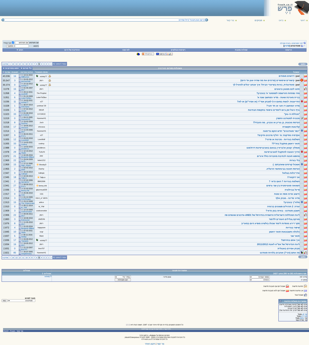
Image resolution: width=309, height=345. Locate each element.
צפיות (7, 72)
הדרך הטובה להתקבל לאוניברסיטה (282, 152)
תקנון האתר (150, 344)
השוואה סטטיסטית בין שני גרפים (283, 185)
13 (16, 64)
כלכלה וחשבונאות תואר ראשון (284, 231)
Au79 (23, 161)
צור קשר (230, 20)
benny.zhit (43, 186)
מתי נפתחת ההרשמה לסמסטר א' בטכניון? (278, 93)
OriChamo (25, 107)
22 (15, 160)
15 (15, 89)
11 (23, 64)
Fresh (12, 331)
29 (15, 152)
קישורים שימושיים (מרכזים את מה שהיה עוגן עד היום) (267, 80)
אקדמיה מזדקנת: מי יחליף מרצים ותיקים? (278, 135)
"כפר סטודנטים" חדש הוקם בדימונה (281, 131)
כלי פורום (27, 68)
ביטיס (23, 136)
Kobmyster (25, 220)
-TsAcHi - (41, 152)
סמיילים (304, 316)
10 (27, 64)
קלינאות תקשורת (291, 127)
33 (15, 114)
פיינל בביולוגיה (292, 189)
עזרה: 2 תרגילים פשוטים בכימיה (283, 206)
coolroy (41, 144)
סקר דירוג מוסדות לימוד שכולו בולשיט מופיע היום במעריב (270, 223)
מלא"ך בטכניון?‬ (291, 202)
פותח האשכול (41, 72)
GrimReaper (26, 199)
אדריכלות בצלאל (291, 173)
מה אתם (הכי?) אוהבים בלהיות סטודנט (280, 252)
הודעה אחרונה (26, 72)
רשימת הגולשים (178, 50)
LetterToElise (41, 97)
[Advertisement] (59, 8)
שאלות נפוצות (241, 50)
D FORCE (41, 114)
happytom (41, 227)
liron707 (41, 248)
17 (15, 127)
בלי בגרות (295, 160)
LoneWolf (41, 139)
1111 (41, 194)
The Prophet (41, 93)
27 (15, 185)
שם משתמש (34, 43)
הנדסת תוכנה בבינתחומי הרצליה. (283, 169)
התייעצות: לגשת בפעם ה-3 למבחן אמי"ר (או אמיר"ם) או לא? (268, 101)
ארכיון (287, 46)
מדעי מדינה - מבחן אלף (288, 198)
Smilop (23, 237)
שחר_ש (41, 206)
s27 (41, 102)
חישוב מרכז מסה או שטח (287, 194)
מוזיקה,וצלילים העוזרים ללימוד (284, 219)
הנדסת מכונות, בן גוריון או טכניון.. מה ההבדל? (276, 122)
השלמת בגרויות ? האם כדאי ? (284, 181)
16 (15, 76)
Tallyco (42, 177)
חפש (21, 50)
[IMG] (302, 318)
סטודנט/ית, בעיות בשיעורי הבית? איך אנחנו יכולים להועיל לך (263, 84)
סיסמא (36, 46)
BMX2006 (41, 181)
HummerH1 (41, 118)
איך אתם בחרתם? (290, 240)
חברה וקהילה (285, 43)
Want (41, 236)
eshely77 (43, 76)
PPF (41, 156)
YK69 (23, 232)
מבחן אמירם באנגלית (289, 248)
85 (15, 252)
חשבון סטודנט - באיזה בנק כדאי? (283, 210)
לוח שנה (126, 50)
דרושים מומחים (286, 76)
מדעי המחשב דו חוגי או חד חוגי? (283, 105)
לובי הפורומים (297, 43)
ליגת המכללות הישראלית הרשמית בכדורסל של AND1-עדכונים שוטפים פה (262, 215)
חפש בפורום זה (12, 68)
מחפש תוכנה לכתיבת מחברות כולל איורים (278, 156)
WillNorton (25, 77)
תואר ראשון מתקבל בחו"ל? (286, 143)
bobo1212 (41, 160)
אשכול (296, 72)
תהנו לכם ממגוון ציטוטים (287, 89)
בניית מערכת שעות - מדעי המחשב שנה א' (278, 97)
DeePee (24, 123)
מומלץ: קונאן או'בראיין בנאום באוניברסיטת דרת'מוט (273, 147)
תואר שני (295, 236)
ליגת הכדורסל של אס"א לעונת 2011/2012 (278, 244)
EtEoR (41, 110)
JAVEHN (41, 219)
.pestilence (41, 148)
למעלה (6, 331)
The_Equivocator (28, 203)
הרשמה (288, 50)
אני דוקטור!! (293, 177)
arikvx (41, 202)
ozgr (41, 232)
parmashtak (26, 81)
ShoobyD (42, 165)
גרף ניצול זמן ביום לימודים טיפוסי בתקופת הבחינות (274, 110)
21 (15, 156)
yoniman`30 (41, 106)
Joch (41, 122)
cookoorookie (41, 211)
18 (15, 177)
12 (20, 64)
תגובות (15, 72)
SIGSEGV (25, 182)
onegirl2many (26, 254)
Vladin (23, 153)
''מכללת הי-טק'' (292, 114)
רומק (41, 80)
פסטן (23, 170)
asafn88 (24, 94)
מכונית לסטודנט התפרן (288, 118)
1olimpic (41, 173)
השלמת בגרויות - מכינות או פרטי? (282, 139)
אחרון (5, 64)
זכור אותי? (7, 43)
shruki (23, 111)
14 (13, 64)
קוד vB (304, 314)
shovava (41, 127)
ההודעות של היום (72, 50)
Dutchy (41, 169)
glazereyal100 (41, 190)
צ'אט (281, 20)
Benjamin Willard (27, 157)
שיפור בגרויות (293, 227)
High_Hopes (26, 165)
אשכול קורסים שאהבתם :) (286, 164)
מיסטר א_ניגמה (41, 198)
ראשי (302, 20)
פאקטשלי (24, 241)
